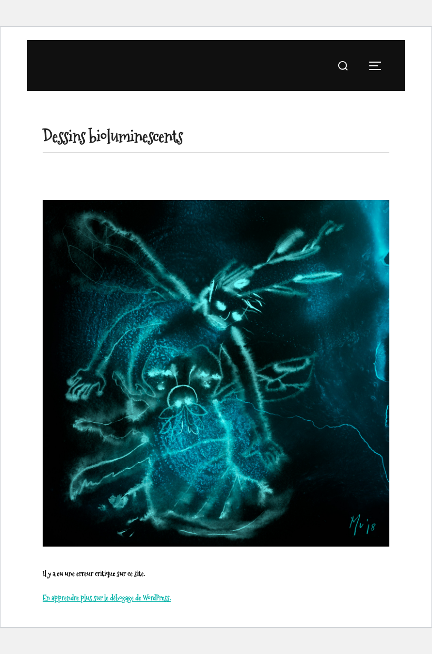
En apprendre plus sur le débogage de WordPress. (107, 597)
